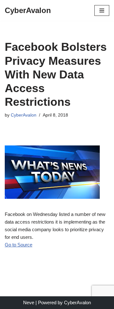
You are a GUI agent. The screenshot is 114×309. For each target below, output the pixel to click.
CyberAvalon (23, 115)
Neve (28, 302)
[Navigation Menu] (101, 10)
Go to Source (18, 244)
